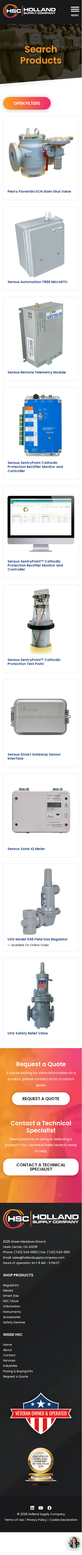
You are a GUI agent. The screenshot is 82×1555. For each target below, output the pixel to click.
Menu (75, 15)
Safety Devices (14, 1322)
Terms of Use (14, 1520)
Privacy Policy (37, 1520)
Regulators (11, 1285)
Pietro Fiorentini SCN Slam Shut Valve (39, 191)
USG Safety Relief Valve (28, 1033)
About (7, 1350)
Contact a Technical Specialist (40, 1167)
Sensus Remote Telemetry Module (37, 372)
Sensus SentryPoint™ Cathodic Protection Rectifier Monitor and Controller (35, 565)
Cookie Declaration (63, 1520)
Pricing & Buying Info (18, 1371)
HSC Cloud (10, 1301)
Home (7, 1345)
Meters (8, 1290)
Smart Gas (11, 1296)
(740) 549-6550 (26, 1252)
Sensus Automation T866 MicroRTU (37, 281)
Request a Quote (40, 1099)
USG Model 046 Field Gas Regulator (38, 939)
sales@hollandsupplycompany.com (38, 1258)
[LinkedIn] (32, 1508)
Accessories (12, 1317)
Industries (10, 1366)
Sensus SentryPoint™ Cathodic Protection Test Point (34, 661)
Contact (9, 1355)
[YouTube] (40, 1508)
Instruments (12, 1312)
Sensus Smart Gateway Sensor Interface (34, 756)
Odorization (11, 1306)
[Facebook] (49, 1508)
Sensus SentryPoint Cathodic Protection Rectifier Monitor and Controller (35, 466)
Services (9, 1360)
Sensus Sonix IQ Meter (26, 848)
